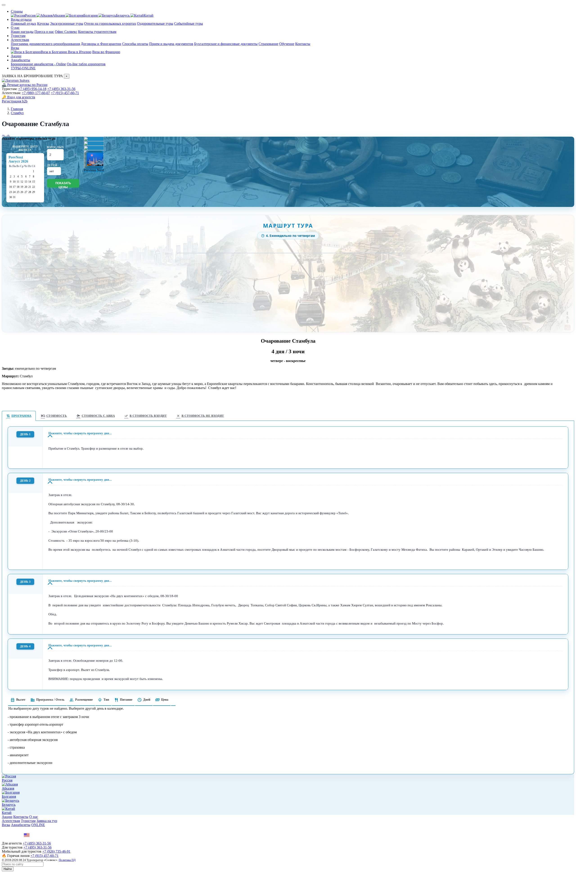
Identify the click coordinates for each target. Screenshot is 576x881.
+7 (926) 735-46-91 (56, 851)
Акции (16, 56)
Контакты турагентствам (97, 32)
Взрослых (55, 147)
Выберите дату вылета (25, 148)
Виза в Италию (79, 52)
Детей (52, 165)
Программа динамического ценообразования (45, 44)
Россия (30, 15)
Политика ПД (67, 860)
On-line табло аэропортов (86, 64)
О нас (15, 27)
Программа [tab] (19, 415)
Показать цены (63, 184)
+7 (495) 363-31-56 (61, 89)
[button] (90, 170)
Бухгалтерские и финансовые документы (226, 44)
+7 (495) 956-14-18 (32, 89)
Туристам (18, 36)
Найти (8, 869)
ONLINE (38, 825)
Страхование (268, 44)
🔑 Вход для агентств (18, 97)
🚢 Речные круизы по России (24, 85)
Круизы (43, 23)
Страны (17, 11)
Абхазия (59, 15)
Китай (148, 15)
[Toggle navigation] (3, 5)
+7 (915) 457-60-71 (65, 93)
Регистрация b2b (14, 101)
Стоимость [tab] (54, 415)
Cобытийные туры (188, 23)
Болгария (91, 15)
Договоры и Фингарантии (101, 44)
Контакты (302, 44)
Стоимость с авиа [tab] (95, 415)
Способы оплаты (135, 44)
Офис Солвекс (66, 32)
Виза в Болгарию (54, 52)
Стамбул (17, 113)
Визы (15, 48)
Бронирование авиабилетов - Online (38, 64)
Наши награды (22, 32)
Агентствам (20, 40)
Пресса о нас (44, 32)
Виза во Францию (106, 52)
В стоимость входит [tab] (145, 415)
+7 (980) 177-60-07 (36, 93)
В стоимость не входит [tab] (200, 415)
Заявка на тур (46, 821)
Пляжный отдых (23, 23)
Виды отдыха (21, 19)
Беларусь (123, 15)
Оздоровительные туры (155, 23)
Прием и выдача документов (171, 44)
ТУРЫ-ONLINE (23, 68)
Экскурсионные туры (66, 23)
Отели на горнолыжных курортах (110, 23)
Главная (17, 109)
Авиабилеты (20, 60)
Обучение (286, 44)
